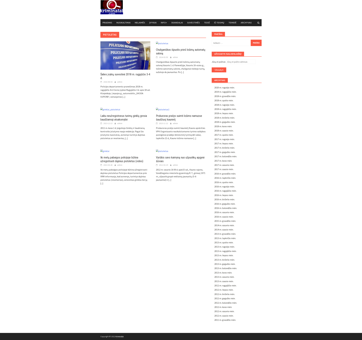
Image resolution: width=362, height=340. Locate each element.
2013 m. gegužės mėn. (224, 264)
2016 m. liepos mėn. (223, 195)
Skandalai (177, 22)
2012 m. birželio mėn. (224, 294)
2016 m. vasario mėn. (224, 212)
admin (119, 82)
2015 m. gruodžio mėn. (225, 220)
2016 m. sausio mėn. (223, 216)
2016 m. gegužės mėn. (224, 203)
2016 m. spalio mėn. (223, 182)
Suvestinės (193, 22)
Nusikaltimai (123, 22)
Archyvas (246, 22)
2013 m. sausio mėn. (223, 281)
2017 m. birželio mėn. (224, 147)
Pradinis (107, 22)
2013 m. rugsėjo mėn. (224, 246)
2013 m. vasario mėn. (224, 276)
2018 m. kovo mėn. (223, 126)
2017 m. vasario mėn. (224, 165)
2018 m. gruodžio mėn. (225, 96)
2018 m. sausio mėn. (223, 130)
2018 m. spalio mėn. (223, 100)
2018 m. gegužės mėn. (224, 122)
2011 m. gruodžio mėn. (225, 319)
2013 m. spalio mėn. (223, 242)
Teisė (207, 22)
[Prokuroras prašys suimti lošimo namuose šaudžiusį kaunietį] (162, 109)
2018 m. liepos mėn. (223, 113)
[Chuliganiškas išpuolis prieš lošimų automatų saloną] (162, 43)
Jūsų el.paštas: (219, 61)
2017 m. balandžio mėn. (225, 156)
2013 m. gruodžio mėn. (225, 233)
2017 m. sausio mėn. (223, 169)
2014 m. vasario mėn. (224, 225)
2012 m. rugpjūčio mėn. (225, 285)
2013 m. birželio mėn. (224, 259)
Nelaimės (140, 22)
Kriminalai (120, 336)
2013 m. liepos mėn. (223, 255)
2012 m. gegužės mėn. (224, 298)
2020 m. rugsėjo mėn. (224, 87)
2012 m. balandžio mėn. (225, 302)
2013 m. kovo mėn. (223, 272)
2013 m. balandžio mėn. (225, 268)
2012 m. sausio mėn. (223, 315)
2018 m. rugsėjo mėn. (224, 104)
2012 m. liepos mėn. (223, 289)
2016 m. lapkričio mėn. (225, 177)
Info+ (164, 22)
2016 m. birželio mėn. (224, 199)
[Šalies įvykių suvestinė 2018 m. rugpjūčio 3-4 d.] (125, 55)
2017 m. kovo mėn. (223, 160)
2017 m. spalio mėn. (223, 134)
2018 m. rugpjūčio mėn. (225, 109)
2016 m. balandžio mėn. (225, 208)
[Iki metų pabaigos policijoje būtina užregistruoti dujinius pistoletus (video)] (104, 150)
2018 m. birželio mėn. (224, 117)
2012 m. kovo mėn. (223, 307)
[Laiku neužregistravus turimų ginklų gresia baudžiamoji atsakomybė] (110, 109)
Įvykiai (153, 22)
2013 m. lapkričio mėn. (225, 238)
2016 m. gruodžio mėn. (225, 173)
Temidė (232, 22)
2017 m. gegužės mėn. (224, 152)
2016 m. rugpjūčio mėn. (225, 190)
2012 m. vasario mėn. (224, 311)
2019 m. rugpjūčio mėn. (225, 91)
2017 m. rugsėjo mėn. (224, 139)
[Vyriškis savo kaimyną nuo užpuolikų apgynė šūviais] (162, 150)
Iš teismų (219, 22)
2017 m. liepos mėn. (223, 143)
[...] (123, 96)
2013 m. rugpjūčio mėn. (225, 251)
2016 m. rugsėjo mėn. (224, 186)
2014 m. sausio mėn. (223, 229)
